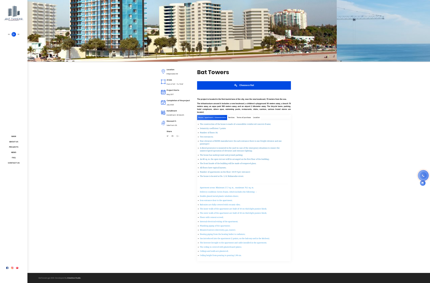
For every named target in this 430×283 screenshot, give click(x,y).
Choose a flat (246, 85)
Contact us (14, 163)
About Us (13, 141)
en (14, 34)
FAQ (14, 157)
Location (256, 117)
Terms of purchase (244, 117)
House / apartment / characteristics (212, 117)
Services (231, 117)
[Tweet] (168, 136)
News (13, 152)
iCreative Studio (74, 278)
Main (13, 136)
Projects (13, 147)
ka (9, 34)
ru (18, 34)
